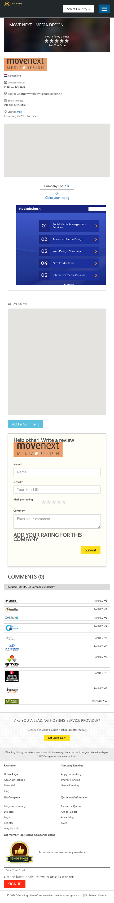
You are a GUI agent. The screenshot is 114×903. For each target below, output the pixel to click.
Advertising (67, 817)
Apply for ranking (71, 774)
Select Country (77, 9)
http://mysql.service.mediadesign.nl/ (41, 93)
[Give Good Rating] (54, 502)
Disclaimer (90, 895)
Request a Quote (71, 806)
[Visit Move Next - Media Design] (25, 64)
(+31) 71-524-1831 (14, 86)
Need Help (10, 785)
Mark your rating (23, 499)
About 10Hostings (14, 780)
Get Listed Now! (57, 738)
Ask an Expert (69, 811)
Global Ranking (70, 785)
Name (18, 464)
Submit (90, 549)
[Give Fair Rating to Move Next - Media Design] (52, 41)
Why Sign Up (11, 828)
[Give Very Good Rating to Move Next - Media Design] (62, 41)
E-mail (18, 482)
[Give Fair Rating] (49, 502)
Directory (9, 811)
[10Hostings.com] (13, 3)
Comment (19, 510)
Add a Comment (25, 424)
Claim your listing (57, 197)
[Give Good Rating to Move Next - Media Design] (57, 41)
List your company (15, 806)
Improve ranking (70, 780)
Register (8, 823)
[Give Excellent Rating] (64, 502)
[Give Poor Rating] (44, 502)
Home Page (11, 774)
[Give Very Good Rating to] (59, 502)
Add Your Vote (57, 45)
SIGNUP (14, 883)
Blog (6, 791)
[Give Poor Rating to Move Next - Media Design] (47, 41)
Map (19, 111)
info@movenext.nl (14, 105)
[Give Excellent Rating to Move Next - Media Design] (67, 41)
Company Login (55, 186)
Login (7, 817)
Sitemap (102, 895)
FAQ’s (64, 823)
